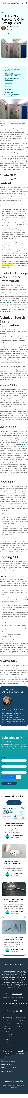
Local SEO (8, 89)
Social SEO (8, 86)
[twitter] (11, 1011)
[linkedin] (14, 1011)
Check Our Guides (7, 1071)
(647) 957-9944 (20, 997)
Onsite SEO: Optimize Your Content (13, 70)
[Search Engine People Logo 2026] (10, 2)
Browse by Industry (7, 1064)
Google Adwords (21, 229)
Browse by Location (8, 1061)
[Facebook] (3, 33)
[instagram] (17, 1011)
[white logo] (14, 963)
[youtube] (21, 1011)
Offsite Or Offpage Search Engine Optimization (13, 74)
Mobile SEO (8, 83)
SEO (3, 12)
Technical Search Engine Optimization (12, 79)
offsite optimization (21, 304)
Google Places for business (9, 497)
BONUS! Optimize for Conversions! (13, 95)
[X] (6, 33)
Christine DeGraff (12, 692)
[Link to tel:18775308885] (22, 3)
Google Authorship (22, 444)
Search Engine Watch (10, 302)
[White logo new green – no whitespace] (14, 1080)
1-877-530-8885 (17, 994)
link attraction (10, 308)
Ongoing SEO (9, 92)
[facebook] (7, 1011)
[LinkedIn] (9, 33)
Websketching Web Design (10, 710)
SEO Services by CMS (8, 1068)
